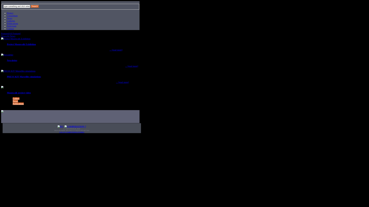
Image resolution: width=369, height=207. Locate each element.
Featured (5, 33)
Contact (10, 28)
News (9, 18)
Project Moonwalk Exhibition (21, 44)
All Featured (14, 33)
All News (10, 36)
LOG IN (62, 132)
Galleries (11, 21)
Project (10, 13)
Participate (11, 26)
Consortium (12, 16)
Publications (12, 23)
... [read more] (116, 50)
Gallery (16, 98)
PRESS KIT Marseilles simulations (24, 76)
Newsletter (12, 60)
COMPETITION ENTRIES (75, 132)
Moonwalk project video (19, 93)
